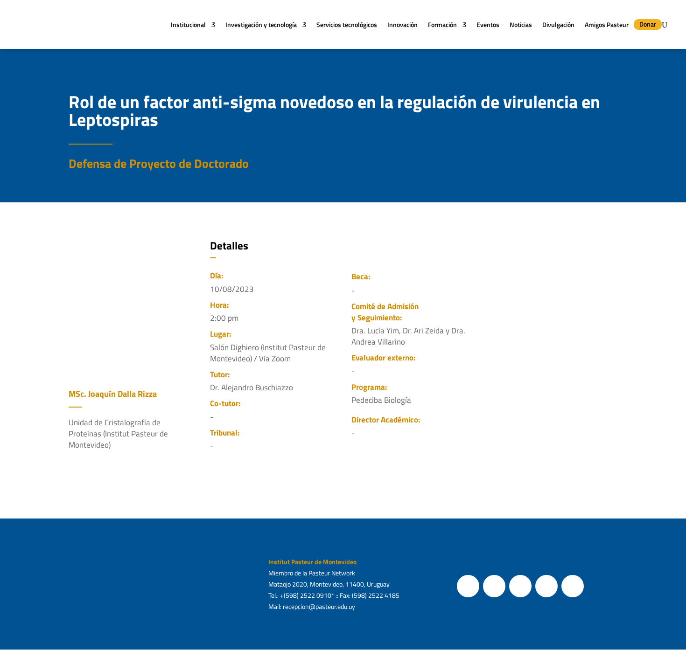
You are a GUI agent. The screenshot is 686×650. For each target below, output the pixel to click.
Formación (442, 24)
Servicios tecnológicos (346, 24)
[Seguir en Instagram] (520, 586)
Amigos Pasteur (607, 24)
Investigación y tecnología (261, 24)
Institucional (188, 24)
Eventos (487, 24)
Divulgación (558, 24)
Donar (647, 24)
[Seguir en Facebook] (468, 586)
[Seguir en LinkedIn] (572, 586)
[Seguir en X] (494, 586)
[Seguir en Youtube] (546, 586)
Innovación (402, 24)
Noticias (521, 24)
